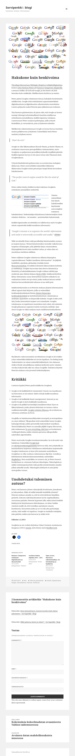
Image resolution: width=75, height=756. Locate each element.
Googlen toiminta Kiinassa (38, 410)
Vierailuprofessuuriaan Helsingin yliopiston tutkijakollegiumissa (37, 85)
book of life (41, 274)
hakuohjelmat (21, 583)
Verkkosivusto (17, 687)
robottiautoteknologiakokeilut (25, 446)
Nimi (14, 669)
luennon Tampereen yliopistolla (49, 88)
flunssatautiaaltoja (19, 266)
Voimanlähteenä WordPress (21, 752)
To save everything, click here (37, 429)
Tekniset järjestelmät (36, 580)
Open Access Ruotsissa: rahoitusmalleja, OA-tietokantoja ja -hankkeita (53, 560)
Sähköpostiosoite (19, 678)
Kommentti (17, 640)
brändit (48, 580)
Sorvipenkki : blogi (19, 7)
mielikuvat (36, 583)
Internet (29, 583)
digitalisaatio (56, 580)
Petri (25, 580)
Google (14, 583)
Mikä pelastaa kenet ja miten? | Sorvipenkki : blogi (40, 622)
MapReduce (16, 459)
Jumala (28, 528)
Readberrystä (51, 528)
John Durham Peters (26, 88)
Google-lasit (34, 443)
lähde (57, 234)
